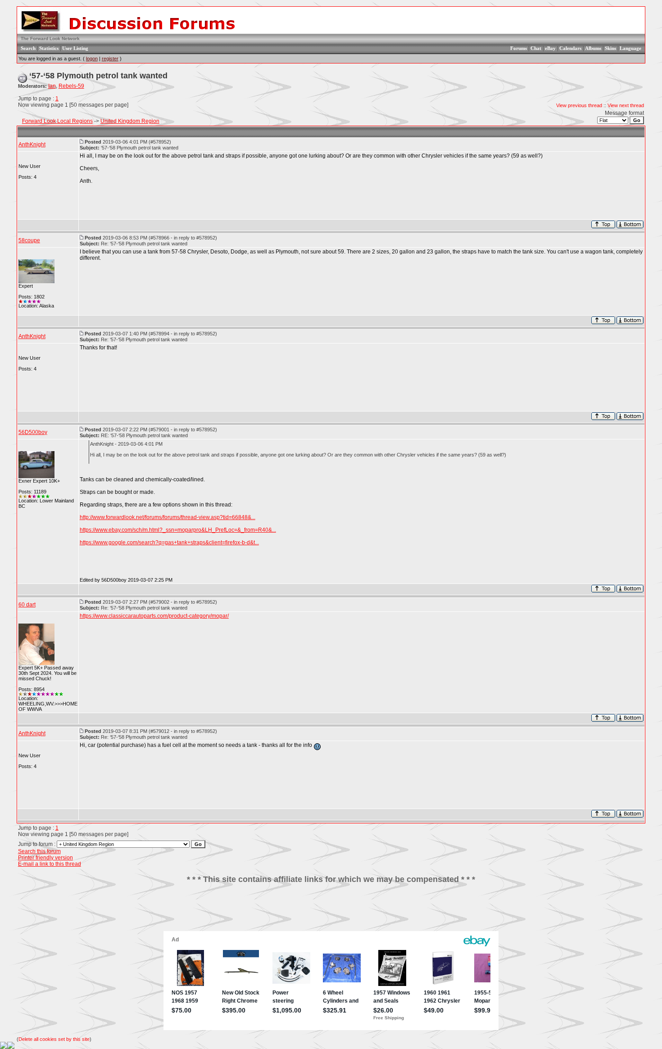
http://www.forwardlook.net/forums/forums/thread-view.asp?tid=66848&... (167, 517)
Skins (610, 48)
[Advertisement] (331, 911)
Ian (52, 86)
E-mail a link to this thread (49, 864)
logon (92, 58)
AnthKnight (31, 144)
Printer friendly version (45, 858)
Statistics (49, 48)
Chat (536, 48)
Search (28, 48)
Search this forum (39, 851)
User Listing (75, 48)
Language (630, 48)
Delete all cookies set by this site (54, 1039)
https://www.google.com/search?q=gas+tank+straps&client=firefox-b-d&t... (169, 542)
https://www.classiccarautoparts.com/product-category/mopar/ (154, 616)
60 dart (27, 604)
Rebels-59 (71, 86)
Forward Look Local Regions (57, 121)
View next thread (626, 105)
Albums (593, 48)
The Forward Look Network (50, 38)
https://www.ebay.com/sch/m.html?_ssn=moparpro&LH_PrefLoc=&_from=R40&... (178, 530)
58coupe (29, 240)
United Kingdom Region (129, 121)
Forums (518, 48)
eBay (550, 48)
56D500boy (32, 432)
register (110, 58)
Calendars (570, 48)
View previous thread (579, 105)
